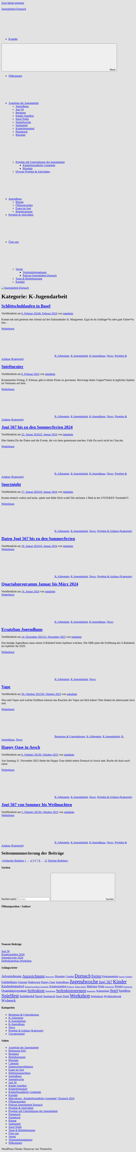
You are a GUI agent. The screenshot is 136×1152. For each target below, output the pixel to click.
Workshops (97, 996)
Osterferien (109, 987)
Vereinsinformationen (35, 272)
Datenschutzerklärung (20, 1066)
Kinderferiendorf (25, 128)
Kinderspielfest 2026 (13, 954)
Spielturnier (12, 366)
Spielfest (10, 995)
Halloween (34, 982)
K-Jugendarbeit (79, 355)
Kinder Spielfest (25, 115)
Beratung (21, 112)
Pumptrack (22, 131)
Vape (5, 686)
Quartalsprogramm (14, 991)
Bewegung (50, 977)
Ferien (96, 976)
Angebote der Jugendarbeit (23, 103)
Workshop (80, 995)
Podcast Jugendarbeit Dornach (40, 275)
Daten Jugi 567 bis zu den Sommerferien (38, 538)
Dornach (83, 975)
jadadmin (68, 313)
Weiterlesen (7, 328)
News (110, 355)
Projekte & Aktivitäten (20, 214)
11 (45, 860)
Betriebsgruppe (24, 211)
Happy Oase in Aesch (20, 747)
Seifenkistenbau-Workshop (16, 960)
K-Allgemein (62, 355)
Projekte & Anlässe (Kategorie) (114, 531)
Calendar (13, 1063)
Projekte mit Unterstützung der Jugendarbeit (40, 162)
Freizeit (122, 977)
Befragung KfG (17, 1050)
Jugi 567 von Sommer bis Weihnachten (36, 804)
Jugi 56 (20, 109)
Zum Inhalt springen (12, 2)
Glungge (22, 982)
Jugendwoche (23, 122)
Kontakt (20, 281)
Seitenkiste (91, 991)
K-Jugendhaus (97, 355)
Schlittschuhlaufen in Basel (25, 306)
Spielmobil (22, 125)
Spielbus (124, 991)
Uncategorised (16, 1033)
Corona (70, 976)
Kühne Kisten (80, 987)
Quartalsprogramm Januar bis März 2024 (39, 584)
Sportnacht (49, 996)
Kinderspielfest (57, 986)
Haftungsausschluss (19, 1072)
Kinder (120, 981)
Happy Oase (48, 982)
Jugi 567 (105, 982)
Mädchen (92, 986)
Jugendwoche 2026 (12, 957)
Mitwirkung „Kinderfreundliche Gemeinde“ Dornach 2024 (41, 1098)
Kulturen (70, 987)
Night (101, 986)
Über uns (13, 241)
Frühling (128, 977)
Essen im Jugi (23, 208)
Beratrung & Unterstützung (70, 736)
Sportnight (11, 484)
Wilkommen (15, 75)
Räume (20, 201)
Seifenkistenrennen (71, 990)
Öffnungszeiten (24, 205)
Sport (38, 996)
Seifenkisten (50, 991)
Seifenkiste (36, 990)
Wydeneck (8, 1000)
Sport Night (22, 118)
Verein (19, 269)
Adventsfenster (11, 976)
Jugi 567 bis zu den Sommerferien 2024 (37, 427)
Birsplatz (21, 134)
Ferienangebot (110, 976)
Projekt (119, 986)
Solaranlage (102, 990)
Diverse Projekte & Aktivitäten (33, 171)
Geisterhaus (9, 982)
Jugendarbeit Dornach (13, 8)
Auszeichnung (33, 976)
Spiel (114, 990)
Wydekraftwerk (112, 996)
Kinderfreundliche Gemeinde (39, 165)
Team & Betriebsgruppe (29, 278)
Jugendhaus (22, 106)
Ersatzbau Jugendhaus (21, 629)
